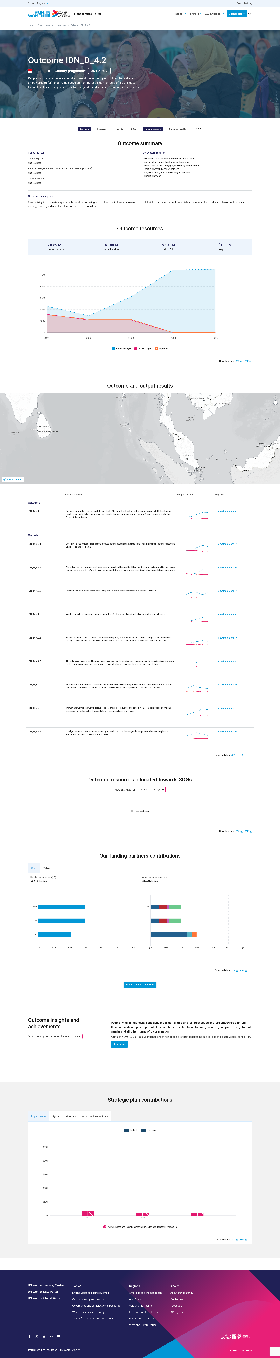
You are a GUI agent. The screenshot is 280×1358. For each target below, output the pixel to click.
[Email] (58, 1336)
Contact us (176, 1299)
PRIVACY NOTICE (50, 1350)
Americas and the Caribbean (145, 1293)
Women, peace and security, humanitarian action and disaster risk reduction (142, 1227)
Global (31, 3)
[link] (235, 515)
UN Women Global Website (45, 1298)
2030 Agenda (212, 13)
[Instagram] (44, 1336)
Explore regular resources (140, 984)
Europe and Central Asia (143, 1319)
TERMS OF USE (34, 1350)
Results (178, 13)
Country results (45, 25)
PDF (247, 361)
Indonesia (62, 25)
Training (248, 3)
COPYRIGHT (233, 1350)
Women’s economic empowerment (92, 1319)
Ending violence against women (90, 1293)
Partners (194, 13)
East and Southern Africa (143, 1312)
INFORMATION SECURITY (70, 1350)
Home (31, 25)
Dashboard (235, 13)
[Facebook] (29, 1336)
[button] (275, 397)
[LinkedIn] (51, 1336)
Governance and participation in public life (96, 1306)
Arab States (136, 1299)
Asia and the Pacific (140, 1306)
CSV (237, 361)
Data (239, 3)
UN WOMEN (247, 1350)
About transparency (181, 1293)
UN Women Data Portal (43, 1292)
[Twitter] (36, 1336)
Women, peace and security (88, 1312)
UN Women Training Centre (46, 1285)
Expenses (163, 348)
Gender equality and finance (88, 1299)
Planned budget (123, 348)
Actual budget (144, 348)
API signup (176, 1312)
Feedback (176, 1306)
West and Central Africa (142, 1325)
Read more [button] (119, 1044)
